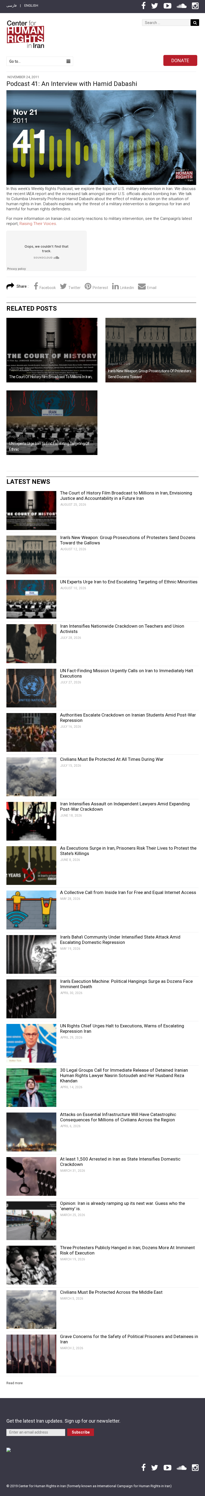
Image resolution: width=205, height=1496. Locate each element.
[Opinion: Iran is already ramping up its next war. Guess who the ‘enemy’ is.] (31, 1220)
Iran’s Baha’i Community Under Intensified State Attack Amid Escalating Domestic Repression (120, 939)
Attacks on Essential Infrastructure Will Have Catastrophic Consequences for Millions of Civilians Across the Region (118, 1117)
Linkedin (127, 288)
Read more (14, 1383)
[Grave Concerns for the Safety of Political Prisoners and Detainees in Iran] (31, 1354)
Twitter (74, 288)
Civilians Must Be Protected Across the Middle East (111, 1292)
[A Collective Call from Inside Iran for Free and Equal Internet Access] (31, 910)
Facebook (48, 288)
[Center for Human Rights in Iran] (25, 34)
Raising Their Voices (37, 223)
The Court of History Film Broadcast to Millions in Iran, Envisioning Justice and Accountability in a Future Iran (126, 495)
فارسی (11, 5)
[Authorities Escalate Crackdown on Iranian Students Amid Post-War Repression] (31, 732)
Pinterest (100, 288)
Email (151, 288)
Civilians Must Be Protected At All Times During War (112, 759)
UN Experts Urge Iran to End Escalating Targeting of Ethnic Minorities (129, 581)
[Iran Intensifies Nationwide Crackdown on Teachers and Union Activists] (31, 643)
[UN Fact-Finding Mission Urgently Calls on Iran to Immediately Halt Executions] (31, 688)
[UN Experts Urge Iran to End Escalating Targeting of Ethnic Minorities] (51, 422)
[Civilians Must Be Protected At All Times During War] (31, 776)
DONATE (180, 60)
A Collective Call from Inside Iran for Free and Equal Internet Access (128, 892)
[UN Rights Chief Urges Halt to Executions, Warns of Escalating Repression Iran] (31, 1043)
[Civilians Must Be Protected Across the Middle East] (31, 1309)
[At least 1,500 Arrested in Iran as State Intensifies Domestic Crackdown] (31, 1176)
